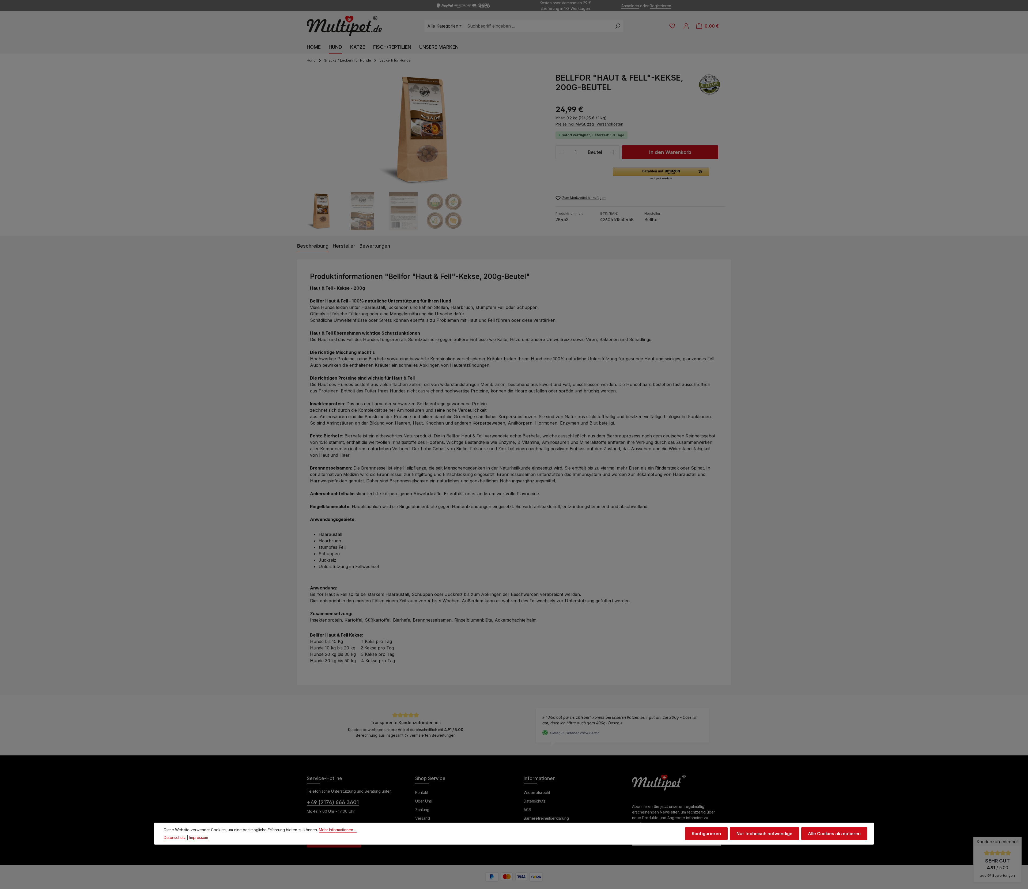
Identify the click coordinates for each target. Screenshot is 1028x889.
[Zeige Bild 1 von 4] (413, 181)
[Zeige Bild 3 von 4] (430, 181)
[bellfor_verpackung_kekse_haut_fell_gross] (423, 130)
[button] (661, 174)
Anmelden (630, 5)
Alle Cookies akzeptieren (834, 833)
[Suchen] (617, 26)
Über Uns (423, 801)
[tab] (312, 246)
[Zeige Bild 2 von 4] (423, 181)
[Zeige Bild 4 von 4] (437, 181)
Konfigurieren (706, 833)
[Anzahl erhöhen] (614, 152)
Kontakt (421, 792)
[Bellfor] (709, 86)
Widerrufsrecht (537, 792)
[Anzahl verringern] (561, 152)
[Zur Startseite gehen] (344, 26)
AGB (527, 809)
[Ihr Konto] (686, 26)
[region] (423, 151)
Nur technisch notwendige (764, 833)
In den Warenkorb (670, 152)
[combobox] (538, 26)
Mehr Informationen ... (338, 829)
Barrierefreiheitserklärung (546, 818)
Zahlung (422, 809)
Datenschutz (535, 801)
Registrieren (660, 5)
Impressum (198, 837)
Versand (422, 818)
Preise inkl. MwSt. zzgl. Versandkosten (589, 124)
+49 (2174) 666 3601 (333, 802)
